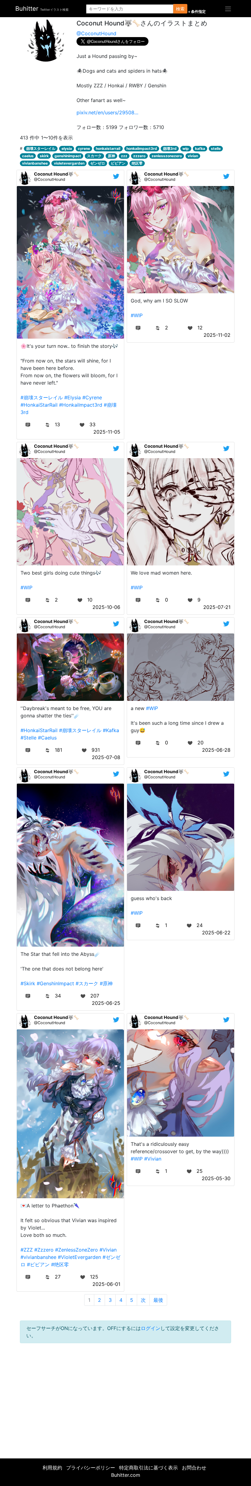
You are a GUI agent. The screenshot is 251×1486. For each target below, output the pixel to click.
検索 (180, 8)
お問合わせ (194, 1468)
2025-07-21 (216, 607)
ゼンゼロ (97, 163)
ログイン (150, 1328)
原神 (111, 156)
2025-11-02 (217, 335)
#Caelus (47, 738)
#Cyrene (92, 397)
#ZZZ (27, 1250)
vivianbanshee (35, 163)
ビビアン (118, 163)
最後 (158, 1300)
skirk (44, 156)
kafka (200, 148)
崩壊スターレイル (40, 148)
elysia (67, 148)
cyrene (84, 148)
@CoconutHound (96, 33)
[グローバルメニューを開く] (228, 8)
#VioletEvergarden (79, 1257)
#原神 (106, 983)
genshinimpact (67, 156)
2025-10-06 (106, 607)
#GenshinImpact (55, 983)
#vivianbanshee (38, 1257)
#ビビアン (38, 1264)
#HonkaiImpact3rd (80, 405)
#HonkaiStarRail (39, 405)
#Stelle (28, 738)
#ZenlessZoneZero (76, 1250)
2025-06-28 (216, 750)
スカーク (94, 156)
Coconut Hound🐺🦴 (56, 174)
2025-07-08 (106, 757)
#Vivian (108, 1250)
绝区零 (137, 163)
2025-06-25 (106, 1003)
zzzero (139, 156)
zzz (124, 156)
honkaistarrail (108, 148)
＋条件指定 (196, 11)
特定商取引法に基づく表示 (148, 1468)
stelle (216, 148)
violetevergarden (69, 163)
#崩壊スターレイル (42, 397)
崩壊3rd (170, 148)
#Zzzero (44, 1250)
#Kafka (111, 730)
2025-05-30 (216, 1178)
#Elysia (72, 397)
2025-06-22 (216, 932)
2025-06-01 (106, 1284)
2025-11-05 (106, 432)
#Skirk (28, 983)
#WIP (137, 315)
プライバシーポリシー (90, 1468)
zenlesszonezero (167, 156)
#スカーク (87, 983)
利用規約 (52, 1468)
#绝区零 (60, 1264)
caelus (28, 156)
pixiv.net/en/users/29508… (107, 112)
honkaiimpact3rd (141, 148)
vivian (193, 156)
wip (185, 148)
